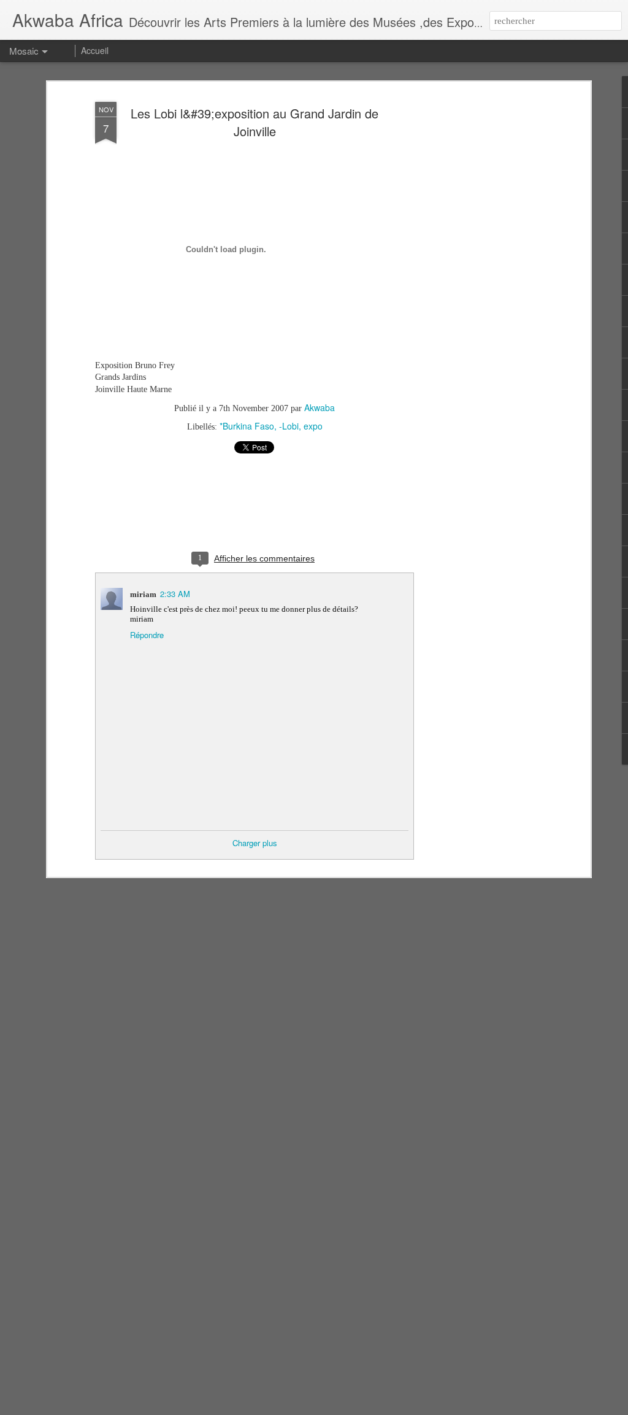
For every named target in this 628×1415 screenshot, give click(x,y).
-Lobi (289, 426)
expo (313, 426)
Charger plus (254, 843)
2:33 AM (175, 594)
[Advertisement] (481, 289)
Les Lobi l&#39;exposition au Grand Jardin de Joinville (254, 122)
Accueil (95, 50)
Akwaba (319, 407)
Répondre (147, 635)
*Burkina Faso (247, 426)
